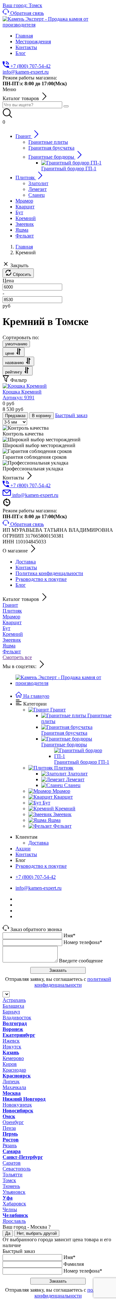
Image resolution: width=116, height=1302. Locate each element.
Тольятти (13, 1174)
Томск (9, 1180)
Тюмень (11, 1186)
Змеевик (12, 640)
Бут (6, 628)
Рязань (10, 1145)
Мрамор (11, 616)
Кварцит (12, 622)
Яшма (9, 645)
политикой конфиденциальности (72, 982)
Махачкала (14, 1087)
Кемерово (13, 1058)
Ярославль (14, 1221)
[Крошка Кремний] (25, 386)
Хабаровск (14, 1203)
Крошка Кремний (22, 394)
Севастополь (17, 1168)
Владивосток (17, 1017)
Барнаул (11, 1011)
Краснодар (14, 1070)
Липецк (11, 1081)
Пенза (9, 1128)
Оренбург (13, 1122)
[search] (66, 106)
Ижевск (11, 1041)
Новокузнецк (17, 1105)
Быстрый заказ (71, 415)
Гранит (10, 605)
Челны (10, 1209)
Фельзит (12, 651)
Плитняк (12, 611)
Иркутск (12, 1046)
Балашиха (13, 1006)
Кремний (13, 634)
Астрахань (14, 1000)
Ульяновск (14, 1192)
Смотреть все (17, 657)
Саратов (12, 1163)
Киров (10, 1064)
